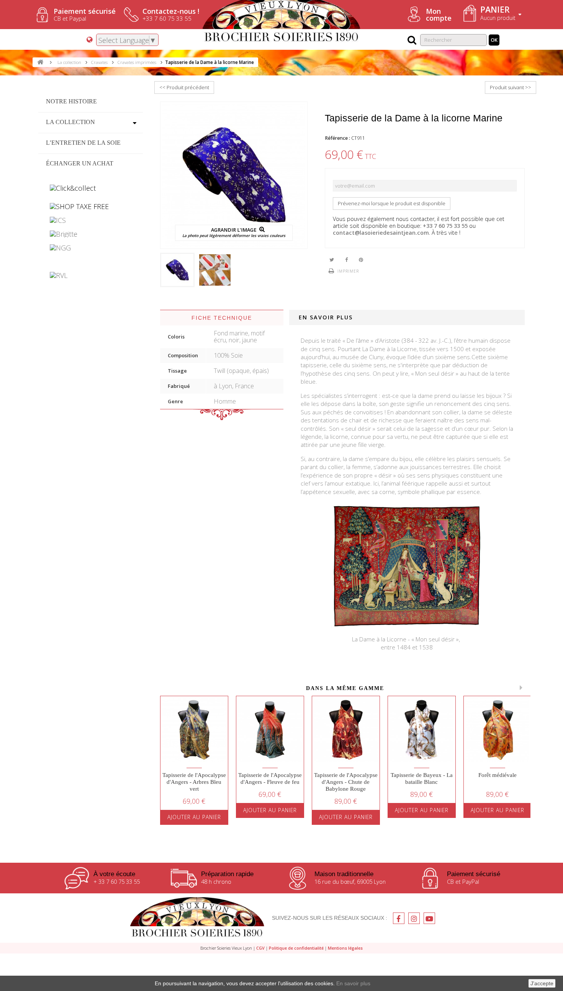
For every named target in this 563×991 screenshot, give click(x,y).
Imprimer (348, 271)
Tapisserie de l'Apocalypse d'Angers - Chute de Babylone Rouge (346, 782)
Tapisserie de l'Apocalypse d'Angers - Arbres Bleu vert (194, 782)
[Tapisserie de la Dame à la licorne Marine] (177, 270)
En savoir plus (353, 983)
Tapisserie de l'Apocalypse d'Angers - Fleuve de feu (270, 778)
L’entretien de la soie (83, 142)
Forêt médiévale (497, 775)
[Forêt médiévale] (497, 730)
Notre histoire (71, 101)
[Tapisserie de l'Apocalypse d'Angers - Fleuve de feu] (270, 730)
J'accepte (541, 983)
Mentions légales (345, 948)
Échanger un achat (79, 163)
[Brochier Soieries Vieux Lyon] (197, 918)
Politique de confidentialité (296, 948)
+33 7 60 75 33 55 (445, 225)
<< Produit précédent (184, 87)
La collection (70, 122)
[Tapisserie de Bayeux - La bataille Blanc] (421, 730)
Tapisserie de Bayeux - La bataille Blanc (422, 778)
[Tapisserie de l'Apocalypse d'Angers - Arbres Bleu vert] (194, 730)
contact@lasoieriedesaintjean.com (381, 232)
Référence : (337, 138)
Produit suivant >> (510, 87)
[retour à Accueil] (40, 62)
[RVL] (91, 275)
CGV (260, 948)
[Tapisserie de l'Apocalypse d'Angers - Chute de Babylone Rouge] (346, 730)
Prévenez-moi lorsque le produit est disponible (391, 203)
